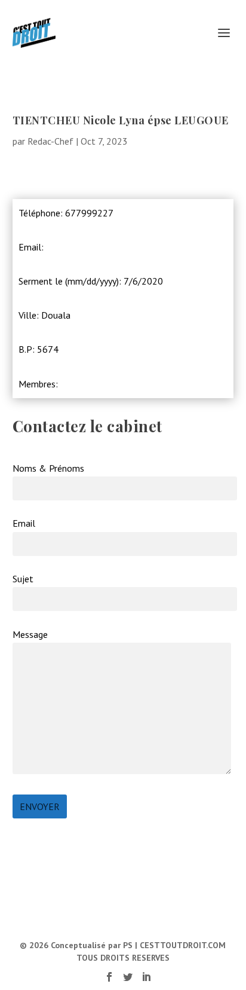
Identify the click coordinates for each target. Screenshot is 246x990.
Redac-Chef (50, 141)
